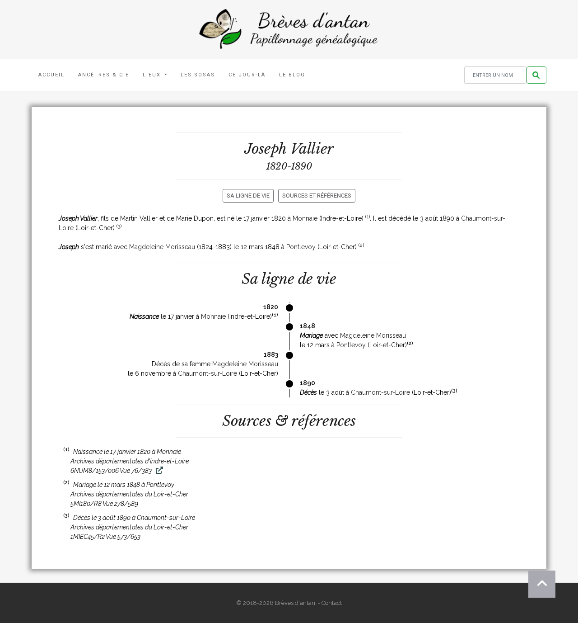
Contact (332, 602)
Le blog (292, 75)
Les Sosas (198, 75)
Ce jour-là (247, 75)
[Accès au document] (158, 470)
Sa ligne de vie (248, 195)
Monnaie (305, 218)
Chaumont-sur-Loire (207, 373)
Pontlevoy (301, 246)
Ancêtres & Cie (103, 75)
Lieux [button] (153, 75)
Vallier (312, 149)
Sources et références (316, 195)
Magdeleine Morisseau (162, 246)
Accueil (51, 75)
